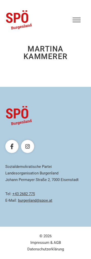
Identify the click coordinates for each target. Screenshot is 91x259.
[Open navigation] (76, 20)
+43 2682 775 (23, 194)
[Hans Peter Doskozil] (19, 20)
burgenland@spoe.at (35, 200)
